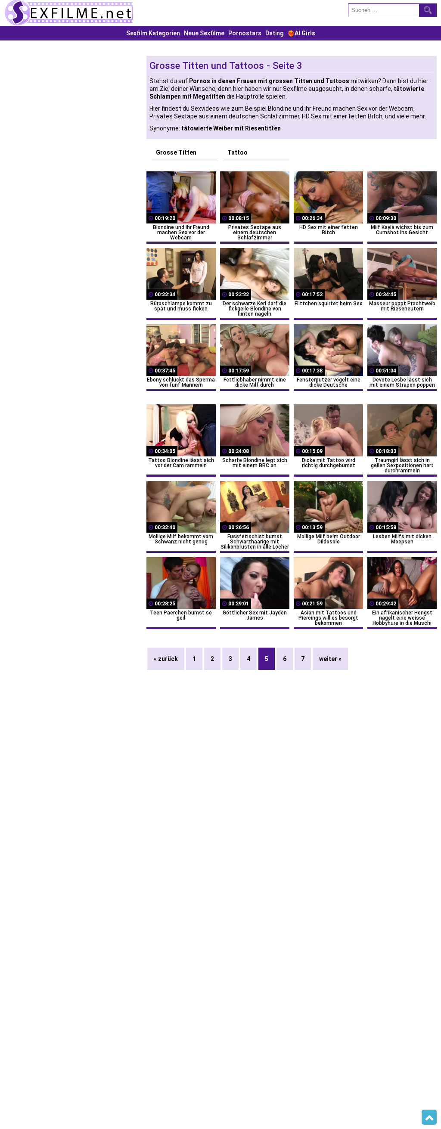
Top (429, 1117)
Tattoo (237, 152)
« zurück (166, 658)
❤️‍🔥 (301, 33)
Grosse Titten (176, 152)
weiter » (330, 658)
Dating (274, 33)
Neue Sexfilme (204, 33)
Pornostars (244, 33)
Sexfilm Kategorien (153, 33)
